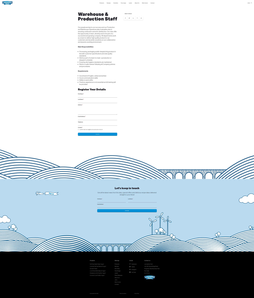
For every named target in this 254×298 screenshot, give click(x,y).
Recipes (109, 3)
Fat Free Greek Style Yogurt (97, 264)
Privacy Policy (136, 293)
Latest (130, 3)
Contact (152, 3)
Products (102, 3)
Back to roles (128, 13)
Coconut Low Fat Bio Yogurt (97, 275)
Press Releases (118, 275)
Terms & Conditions (123, 293)
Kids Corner (145, 3)
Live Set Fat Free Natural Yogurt (98, 266)
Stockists (115, 3)
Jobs (116, 280)
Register (97, 134)
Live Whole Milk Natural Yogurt (97, 271)
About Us (137, 3)
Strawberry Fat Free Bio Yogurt (98, 273)
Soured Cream (93, 268)
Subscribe (127, 210)
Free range (123, 3)
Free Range (117, 271)
